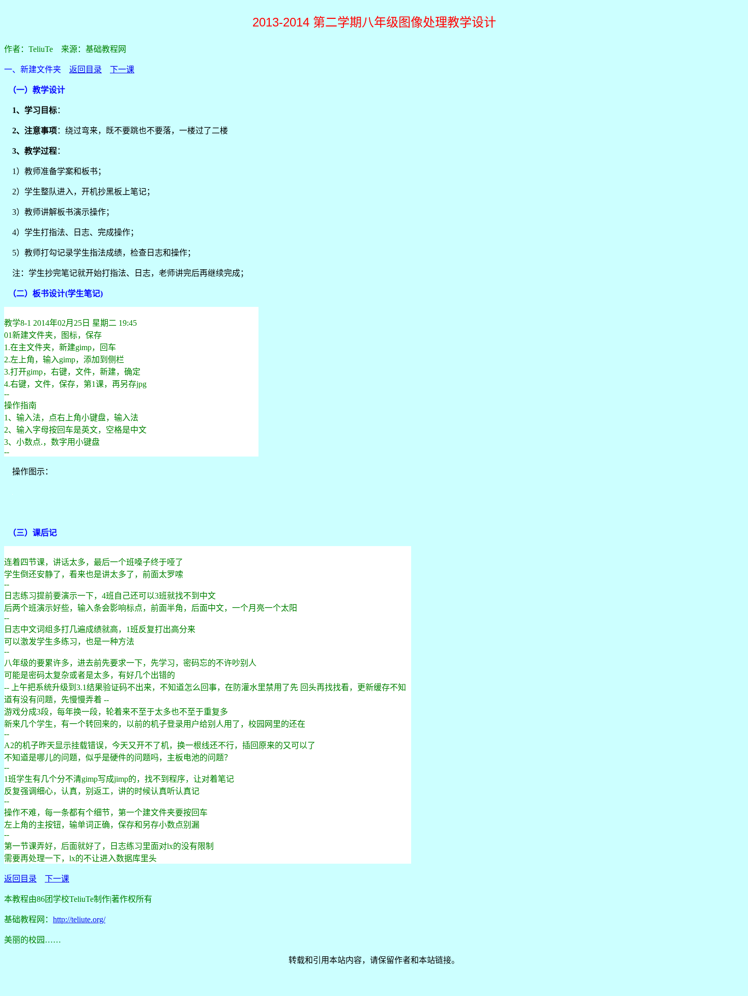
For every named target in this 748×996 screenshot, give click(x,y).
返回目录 (85, 69)
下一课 (122, 69)
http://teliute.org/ (79, 919)
